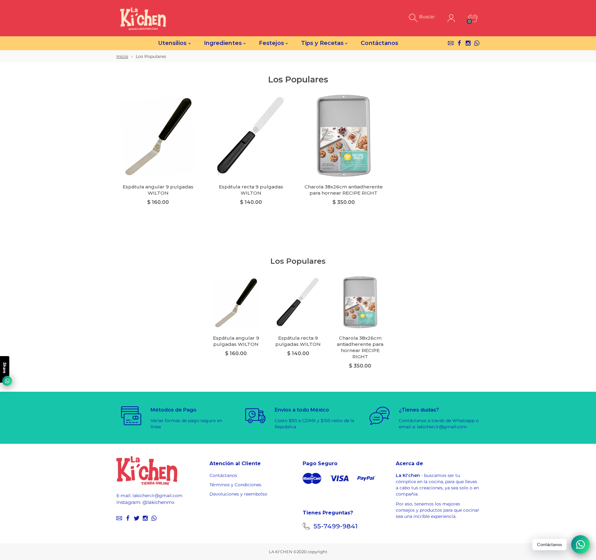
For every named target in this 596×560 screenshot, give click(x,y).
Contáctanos (223, 475)
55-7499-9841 (336, 526)
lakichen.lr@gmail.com (158, 495)
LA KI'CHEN (280, 551)
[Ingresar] (451, 18)
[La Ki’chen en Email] (450, 43)
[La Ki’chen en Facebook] (459, 43)
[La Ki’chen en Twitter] (136, 518)
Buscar (427, 17)
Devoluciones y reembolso (238, 494)
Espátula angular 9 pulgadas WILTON (158, 190)
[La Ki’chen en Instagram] (468, 43)
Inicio (122, 56)
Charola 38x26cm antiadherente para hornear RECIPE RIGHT (344, 190)
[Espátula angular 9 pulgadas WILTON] (158, 135)
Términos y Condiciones (235, 484)
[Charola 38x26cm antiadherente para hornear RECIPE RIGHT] (344, 135)
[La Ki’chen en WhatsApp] (476, 43)
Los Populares (298, 261)
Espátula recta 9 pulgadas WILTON (251, 190)
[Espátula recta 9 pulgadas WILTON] (251, 135)
